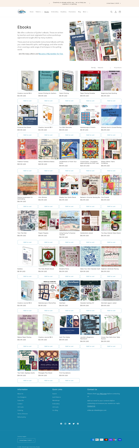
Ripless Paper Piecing (24, 337)
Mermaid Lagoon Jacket (109, 303)
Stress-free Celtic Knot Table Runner (110, 338)
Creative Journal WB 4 (24, 303)
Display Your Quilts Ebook (67, 197)
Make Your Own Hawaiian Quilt (90, 269)
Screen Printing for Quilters (47, 93)
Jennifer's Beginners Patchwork (87, 338)
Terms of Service (22, 414)
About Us (20, 394)
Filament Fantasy (22, 161)
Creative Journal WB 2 (24, 93)
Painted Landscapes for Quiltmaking (25, 198)
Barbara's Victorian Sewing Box (90, 197)
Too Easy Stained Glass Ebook (111, 233)
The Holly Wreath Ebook (46, 269)
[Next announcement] (90, 3)
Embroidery (56, 404)
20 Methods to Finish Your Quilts (68, 162)
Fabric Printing (64, 93)
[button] (39, 12)
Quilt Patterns (56, 397)
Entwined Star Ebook (24, 127)
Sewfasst (62, 303)
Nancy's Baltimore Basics (46, 161)
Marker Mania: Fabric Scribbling (108, 162)
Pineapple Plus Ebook (45, 373)
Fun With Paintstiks (65, 127)
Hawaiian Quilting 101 (87, 303)
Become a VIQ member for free (51, 54)
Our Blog (55, 410)
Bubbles (20, 269)
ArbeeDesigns (25, 447)
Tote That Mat (22, 233)
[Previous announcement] (49, 3)
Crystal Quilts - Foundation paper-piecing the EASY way (89, 162)
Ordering (20, 410)
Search (54, 394)
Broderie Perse (64, 269)
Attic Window (42, 197)
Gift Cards (20, 407)
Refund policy (21, 417)
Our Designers (21, 397)
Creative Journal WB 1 (45, 127)
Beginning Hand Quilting (109, 93)
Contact (19, 404)
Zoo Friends (105, 197)
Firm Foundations (65, 373)
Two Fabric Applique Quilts (26, 373)
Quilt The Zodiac (64, 337)
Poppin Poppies (43, 233)
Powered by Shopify (35, 447)
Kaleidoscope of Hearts (87, 127)
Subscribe (20, 400)
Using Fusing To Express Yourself (67, 233)
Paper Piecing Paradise (87, 93)
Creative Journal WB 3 (45, 337)
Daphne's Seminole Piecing (110, 269)
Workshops (55, 400)
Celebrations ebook (86, 233)
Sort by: (93, 67)
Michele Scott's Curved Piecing (111, 127)
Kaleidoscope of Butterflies (47, 303)
